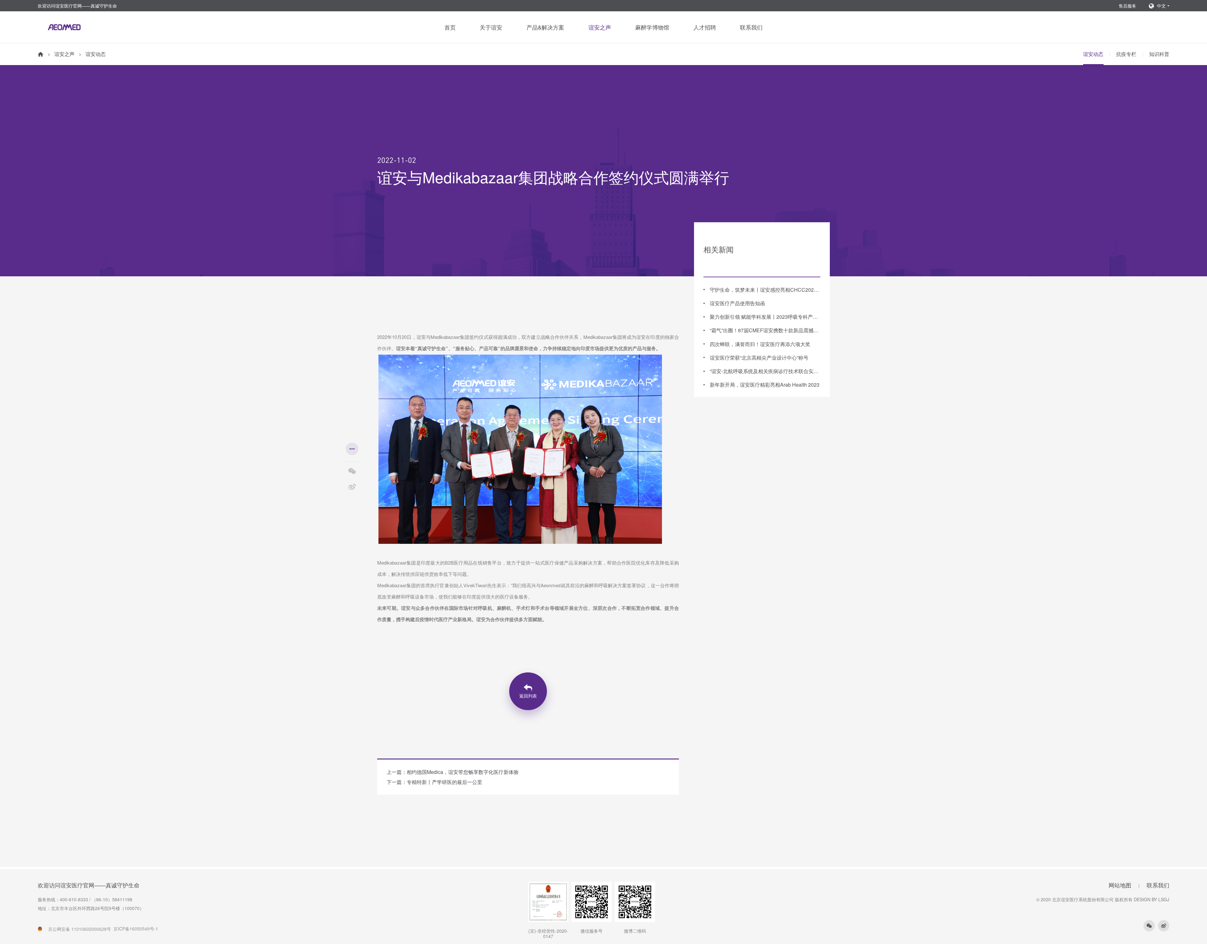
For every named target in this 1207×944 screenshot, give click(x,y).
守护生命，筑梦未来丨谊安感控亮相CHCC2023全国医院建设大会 (765, 289)
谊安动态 (95, 54)
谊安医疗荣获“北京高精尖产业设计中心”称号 (759, 357)
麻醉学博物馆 (652, 27)
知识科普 (1159, 54)
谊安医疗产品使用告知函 (737, 303)
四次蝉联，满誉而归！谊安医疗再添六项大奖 (760, 344)
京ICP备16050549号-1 (135, 928)
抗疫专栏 (1126, 54)
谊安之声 (599, 27)
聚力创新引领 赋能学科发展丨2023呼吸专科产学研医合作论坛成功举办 (765, 317)
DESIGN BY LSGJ (1151, 899)
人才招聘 (704, 27)
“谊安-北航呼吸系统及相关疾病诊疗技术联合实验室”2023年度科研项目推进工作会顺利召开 (765, 371)
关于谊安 (491, 27)
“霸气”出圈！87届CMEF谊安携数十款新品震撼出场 (765, 330)
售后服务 (1127, 6)
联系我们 (751, 27)
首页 (450, 27)
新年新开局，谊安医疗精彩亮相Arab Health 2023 (764, 385)
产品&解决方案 (545, 27)
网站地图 (1120, 885)
